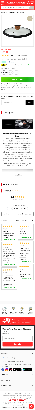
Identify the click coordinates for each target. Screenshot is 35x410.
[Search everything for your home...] (31, 8)
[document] (17, 30)
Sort (17, 220)
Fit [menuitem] (9, 208)
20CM (16, 72)
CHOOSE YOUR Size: (8, 69)
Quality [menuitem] (16, 208)
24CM (10, 72)
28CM (4, 72)
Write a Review (27, 214)
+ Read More (17, 175)
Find (29, 102)
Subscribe (17, 344)
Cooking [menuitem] (23, 208)
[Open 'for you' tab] (31, 406)
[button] (2, 2)
